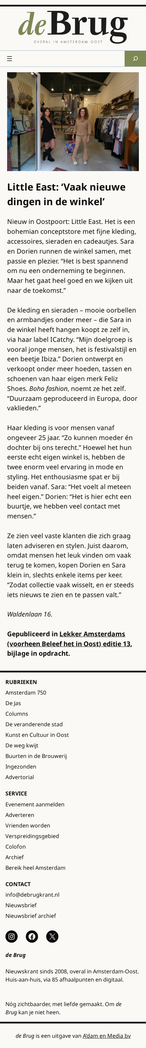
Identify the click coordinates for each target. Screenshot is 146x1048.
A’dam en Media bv (107, 1035)
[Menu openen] (9, 59)
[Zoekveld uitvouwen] (135, 58)
